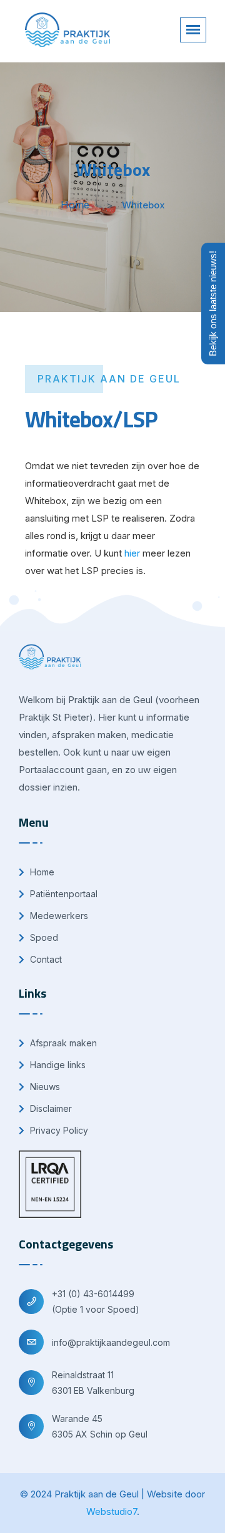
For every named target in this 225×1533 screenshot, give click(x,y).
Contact (45, 959)
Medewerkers (58, 915)
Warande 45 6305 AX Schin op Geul (100, 1426)
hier (132, 553)
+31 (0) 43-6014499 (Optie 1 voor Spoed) (95, 1301)
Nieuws (44, 1086)
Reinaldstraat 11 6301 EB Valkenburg (93, 1383)
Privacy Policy (58, 1130)
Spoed (43, 937)
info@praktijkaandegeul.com (111, 1342)
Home (75, 204)
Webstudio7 (111, 1511)
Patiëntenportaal (63, 893)
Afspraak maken (62, 1043)
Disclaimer (50, 1108)
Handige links (57, 1064)
